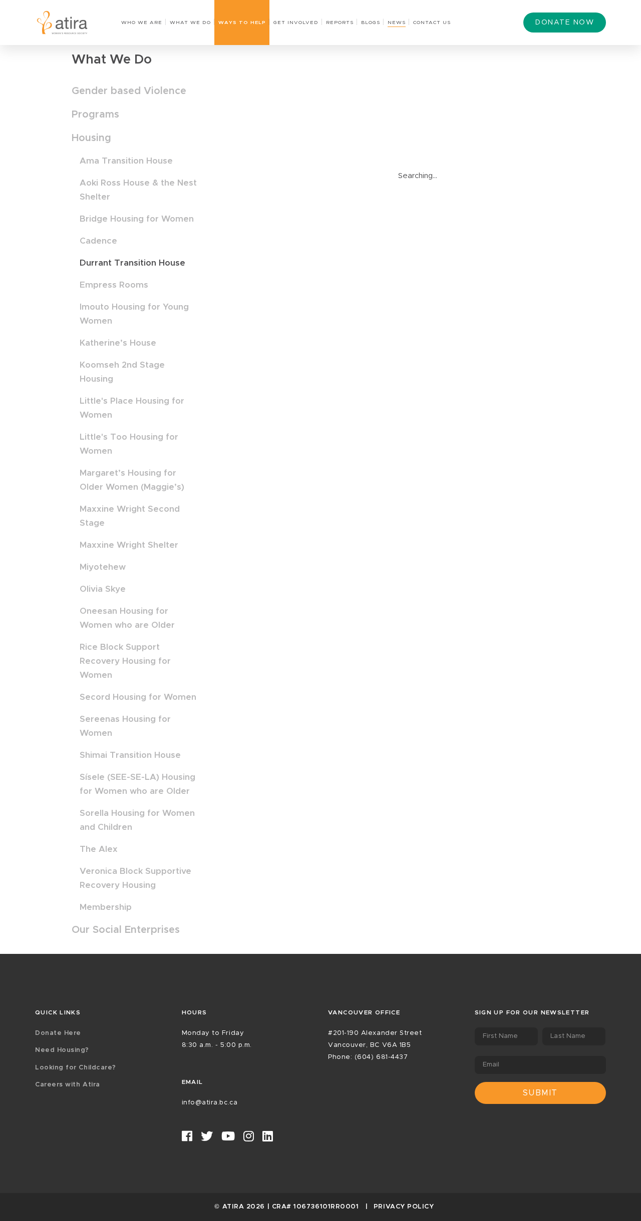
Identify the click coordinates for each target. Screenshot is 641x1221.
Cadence (98, 241)
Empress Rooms (114, 285)
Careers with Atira (67, 1084)
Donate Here (58, 1033)
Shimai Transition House (130, 755)
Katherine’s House (118, 343)
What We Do (190, 22)
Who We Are (141, 22)
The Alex (99, 849)
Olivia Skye (103, 589)
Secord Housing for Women (138, 697)
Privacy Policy (404, 1206)
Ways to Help (242, 22)
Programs (95, 115)
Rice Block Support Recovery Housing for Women (125, 661)
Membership (106, 907)
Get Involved (295, 22)
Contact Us (432, 22)
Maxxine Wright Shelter (129, 545)
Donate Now (564, 22)
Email (491, 1064)
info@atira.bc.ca (210, 1102)
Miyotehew (103, 567)
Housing (91, 138)
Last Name (567, 1036)
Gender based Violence (129, 91)
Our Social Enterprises (126, 930)
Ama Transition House (126, 161)
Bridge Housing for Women (137, 219)
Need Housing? (62, 1050)
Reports (340, 22)
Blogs (370, 22)
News (397, 22)
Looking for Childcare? (75, 1067)
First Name (500, 1036)
